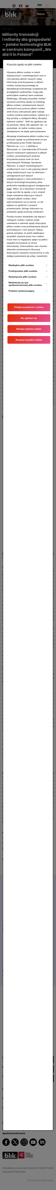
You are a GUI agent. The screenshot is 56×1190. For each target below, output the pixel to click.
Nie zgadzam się (29, 318)
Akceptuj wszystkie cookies (29, 340)
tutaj (9, 188)
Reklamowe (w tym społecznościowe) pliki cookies (25, 283)
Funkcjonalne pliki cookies (23, 271)
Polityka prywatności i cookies (29, 307)
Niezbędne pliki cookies (21, 265)
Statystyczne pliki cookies (22, 277)
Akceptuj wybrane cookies (28, 329)
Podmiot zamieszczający (21, 291)
